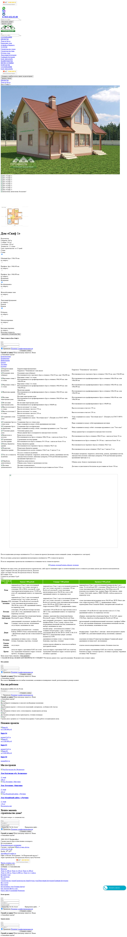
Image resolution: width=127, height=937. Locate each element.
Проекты (4, 869)
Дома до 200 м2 (28, 871)
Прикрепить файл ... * (32, 907)
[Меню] (1, 33)
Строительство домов (8, 49)
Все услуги (4, 883)
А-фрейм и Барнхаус (8, 45)
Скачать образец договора (70, 565)
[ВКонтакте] (63, 14)
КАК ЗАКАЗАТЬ (7, 59)
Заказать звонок (6, 24)
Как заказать (5, 888)
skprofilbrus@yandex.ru (8, 853)
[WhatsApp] (63, 8)
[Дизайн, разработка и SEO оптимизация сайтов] (22, 847)
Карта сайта (5, 890)
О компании (13, 890)
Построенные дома (7, 887)
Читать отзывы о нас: (8, 863)
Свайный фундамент (8, 57)
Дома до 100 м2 (6, 871)
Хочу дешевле (24, 656)
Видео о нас (14, 888)
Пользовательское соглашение (11, 845)
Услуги (3, 879)
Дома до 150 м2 (17, 871)
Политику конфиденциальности (22, 348)
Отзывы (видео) (19, 887)
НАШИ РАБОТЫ (7, 61)
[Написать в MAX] (63, 11)
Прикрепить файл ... (31, 827)
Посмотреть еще (6, 806)
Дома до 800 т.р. (17, 873)
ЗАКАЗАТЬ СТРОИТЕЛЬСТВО (11, 334)
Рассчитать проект (7, 21)
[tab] (63, 357)
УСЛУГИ (4, 47)
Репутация (4, 885)
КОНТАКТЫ (5, 65)
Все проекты (5, 877)
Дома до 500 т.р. (6, 873)
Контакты (21, 890)
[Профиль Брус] (8, 31)
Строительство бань (7, 51)
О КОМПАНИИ (6, 37)
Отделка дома (5, 53)
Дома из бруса (5, 41)
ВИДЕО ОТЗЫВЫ (7, 63)
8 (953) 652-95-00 (10, 17)
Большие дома (5, 875)
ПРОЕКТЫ (5, 39)
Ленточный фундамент (8, 55)
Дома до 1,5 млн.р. (29, 873)
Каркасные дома (6, 43)
